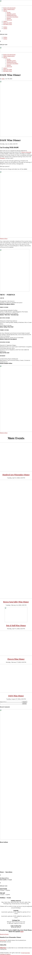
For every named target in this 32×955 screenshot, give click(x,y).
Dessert (9, 18)
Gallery (5, 21)
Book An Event (4, 934)
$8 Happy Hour (7, 24)
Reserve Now (3, 238)
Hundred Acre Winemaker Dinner (16, 474)
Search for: (3, 702)
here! (21, 931)
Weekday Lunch (11, 14)
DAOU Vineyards (26, 152)
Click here (3, 940)
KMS (3, 78)
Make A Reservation (9, 9)
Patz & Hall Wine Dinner (16, 625)
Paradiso (2, 158)
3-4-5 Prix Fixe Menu (12, 17)
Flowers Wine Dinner (16, 659)
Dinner (9, 12)
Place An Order (7, 23)
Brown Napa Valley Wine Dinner (16, 602)
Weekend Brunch (11, 15)
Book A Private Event (9, 8)
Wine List (9, 20)
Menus (5, 11)
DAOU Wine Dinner (16, 695)
